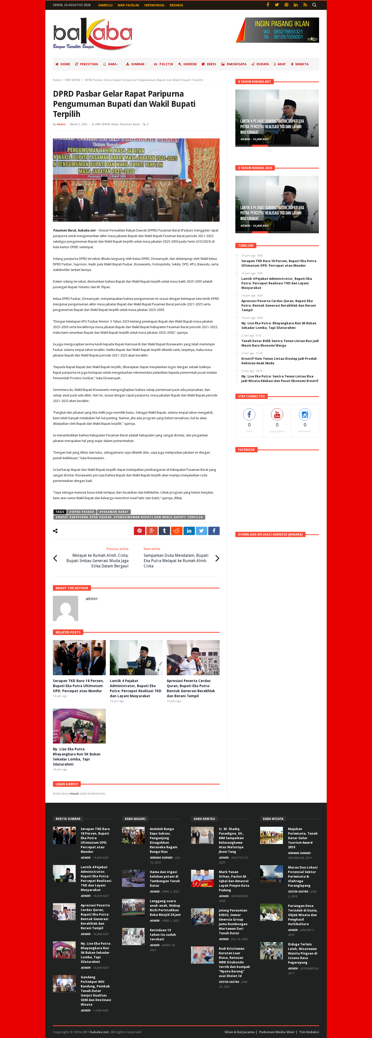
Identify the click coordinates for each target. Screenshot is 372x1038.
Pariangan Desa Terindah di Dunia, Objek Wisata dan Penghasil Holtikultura (303, 915)
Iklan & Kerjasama (239, 1032)
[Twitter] (277, 5)
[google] (152, 531)
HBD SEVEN (72, 80)
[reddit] (176, 531)
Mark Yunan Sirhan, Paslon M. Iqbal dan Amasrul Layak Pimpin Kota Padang (234, 881)
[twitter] (201, 531)
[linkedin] (189, 531)
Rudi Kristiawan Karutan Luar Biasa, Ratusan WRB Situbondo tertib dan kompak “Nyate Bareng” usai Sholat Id (234, 962)
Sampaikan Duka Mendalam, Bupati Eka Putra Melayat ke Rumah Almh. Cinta (176, 557)
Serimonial (154, 5)
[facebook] (214, 531)
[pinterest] (139, 531)
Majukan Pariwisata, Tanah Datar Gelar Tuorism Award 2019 (303, 838)
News (114, 124)
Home (57, 80)
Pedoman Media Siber (277, 1032)
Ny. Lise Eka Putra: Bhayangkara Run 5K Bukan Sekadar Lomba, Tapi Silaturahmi (96, 953)
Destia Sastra (229, 982)
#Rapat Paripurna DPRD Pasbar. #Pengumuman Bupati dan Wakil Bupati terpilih (129, 517)
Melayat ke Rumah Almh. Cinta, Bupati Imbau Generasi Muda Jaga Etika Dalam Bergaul (97, 557)
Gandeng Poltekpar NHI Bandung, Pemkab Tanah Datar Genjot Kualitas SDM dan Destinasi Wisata (96, 990)
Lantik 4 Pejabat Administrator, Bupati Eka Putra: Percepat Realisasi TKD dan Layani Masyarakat (272, 127)
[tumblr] (164, 531)
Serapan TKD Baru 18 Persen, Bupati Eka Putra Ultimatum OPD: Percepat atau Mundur (78, 686)
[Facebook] (267, 5)
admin (61, 124)
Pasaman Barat (130, 124)
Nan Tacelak (128, 5)
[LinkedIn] (295, 5)
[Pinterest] (286, 5)
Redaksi (176, 5)
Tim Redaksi (309, 1032)
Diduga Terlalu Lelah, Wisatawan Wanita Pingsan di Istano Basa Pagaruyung (302, 953)
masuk (74, 793)
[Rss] (305, 5)
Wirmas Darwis (161, 857)
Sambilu (105, 5)
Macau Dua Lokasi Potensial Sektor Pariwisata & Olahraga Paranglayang (303, 876)
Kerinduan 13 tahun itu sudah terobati (163, 934)
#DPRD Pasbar (81, 512)
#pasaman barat (114, 512)
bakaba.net (99, 1032)
